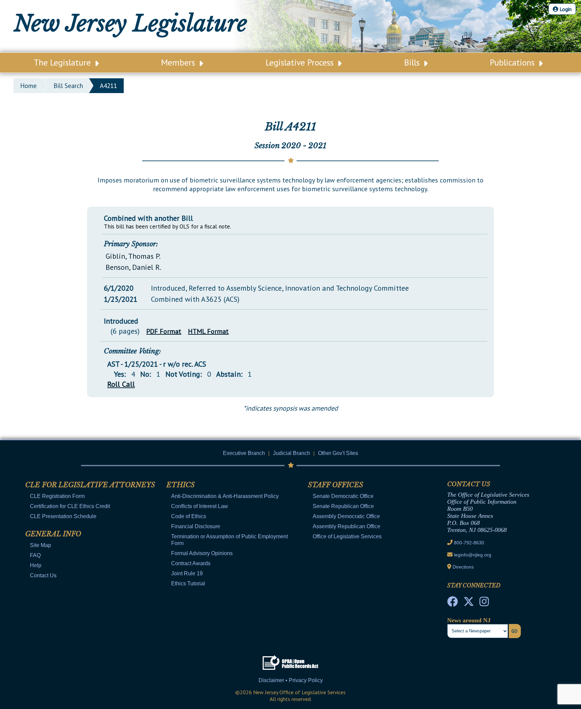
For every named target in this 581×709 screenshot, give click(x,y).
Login (565, 9)
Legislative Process (301, 62)
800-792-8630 (469, 542)
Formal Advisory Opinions (202, 553)
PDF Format (163, 331)
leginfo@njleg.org (472, 554)
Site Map (40, 545)
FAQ (35, 555)
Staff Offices (335, 485)
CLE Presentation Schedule (63, 516)
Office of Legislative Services (347, 536)
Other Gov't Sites (338, 453)
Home (28, 86)
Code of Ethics (188, 516)
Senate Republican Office (343, 506)
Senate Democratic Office (343, 496)
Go (514, 631)
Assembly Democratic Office (346, 516)
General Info (53, 534)
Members (179, 62)
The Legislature (63, 62)
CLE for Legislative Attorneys (90, 485)
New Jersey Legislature (130, 23)
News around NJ (469, 620)
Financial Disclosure (195, 526)
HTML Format (208, 331)
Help (35, 565)
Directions (463, 567)
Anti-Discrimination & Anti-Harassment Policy (225, 496)
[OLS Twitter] (468, 603)
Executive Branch (244, 453)
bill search (68, 86)
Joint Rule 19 (187, 573)
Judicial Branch (291, 453)
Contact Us (43, 575)
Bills (413, 62)
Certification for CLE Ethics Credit (70, 506)
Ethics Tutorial (188, 583)
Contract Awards (190, 563)
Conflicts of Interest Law (199, 506)
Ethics (180, 485)
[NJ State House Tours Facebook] (452, 603)
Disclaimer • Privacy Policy (291, 680)
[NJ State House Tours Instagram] (484, 603)
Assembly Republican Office (346, 526)
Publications (513, 62)
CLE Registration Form (57, 496)
